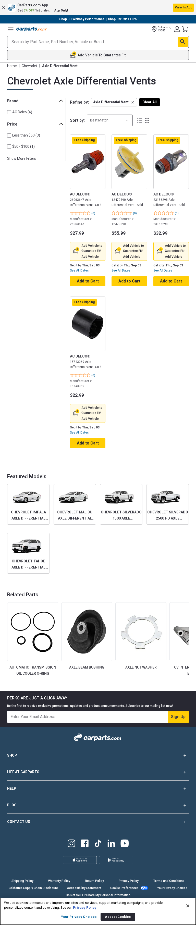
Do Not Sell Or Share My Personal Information (98, 895)
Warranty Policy (59, 881)
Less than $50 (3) (26, 135)
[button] (98, 7)
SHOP (12, 755)
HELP (11, 788)
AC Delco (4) (22, 112)
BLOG (12, 805)
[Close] (187, 905)
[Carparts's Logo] (31, 29)
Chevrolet (29, 66)
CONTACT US (18, 822)
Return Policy (94, 881)
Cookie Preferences (124, 888)
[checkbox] (9, 112)
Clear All (149, 102)
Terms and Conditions (169, 881)
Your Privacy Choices (172, 888)
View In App (183, 7)
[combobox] (110, 120)
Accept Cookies (118, 917)
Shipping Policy (22, 881)
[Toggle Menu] (10, 29)
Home (12, 66)
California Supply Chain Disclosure (33, 888)
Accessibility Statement (84, 888)
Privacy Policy (129, 881)
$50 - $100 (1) (23, 146)
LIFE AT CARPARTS (23, 772)
